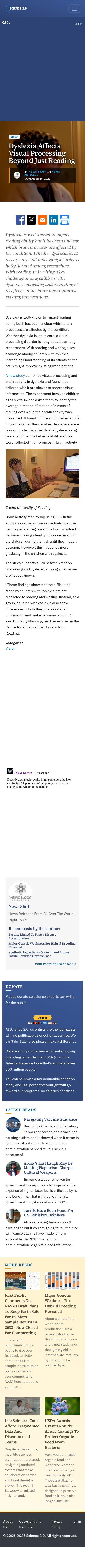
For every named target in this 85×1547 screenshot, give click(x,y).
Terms (77, 1521)
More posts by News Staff (54, 964)
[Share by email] (42, 220)
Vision (14, 137)
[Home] (17, 8)
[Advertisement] (42, 74)
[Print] (64, 220)
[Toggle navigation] (74, 8)
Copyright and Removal (30, 1524)
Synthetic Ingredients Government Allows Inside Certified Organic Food (39, 954)
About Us (8, 1524)
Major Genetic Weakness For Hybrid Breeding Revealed (42, 945)
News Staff (38, 171)
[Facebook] (4, 22)
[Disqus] (42, 706)
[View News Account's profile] (17, 175)
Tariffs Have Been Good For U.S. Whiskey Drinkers (49, 1213)
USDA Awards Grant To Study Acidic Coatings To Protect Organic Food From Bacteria (62, 1434)
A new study (15, 375)
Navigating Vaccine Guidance (50, 1119)
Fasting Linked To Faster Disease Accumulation (32, 936)
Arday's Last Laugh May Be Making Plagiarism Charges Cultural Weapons (49, 1167)
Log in (79, 24)
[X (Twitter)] (8, 22)
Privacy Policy (56, 1524)
